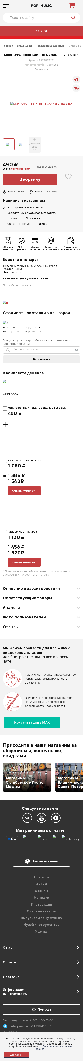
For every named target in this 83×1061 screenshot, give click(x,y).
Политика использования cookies (54, 1047)
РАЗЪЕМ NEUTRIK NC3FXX (24, 460)
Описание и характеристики (31, 588)
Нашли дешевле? (46, 166)
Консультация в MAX (32, 722)
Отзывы (11, 626)
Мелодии (41, 897)
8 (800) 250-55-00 (41, 1020)
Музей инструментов (41, 925)
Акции (41, 884)
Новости (41, 877)
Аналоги (11, 607)
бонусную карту (20, 168)
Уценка (41, 931)
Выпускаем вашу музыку (41, 918)
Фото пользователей (24, 617)
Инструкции (41, 904)
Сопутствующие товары (27, 598)
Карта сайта (10, 1031)
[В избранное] (68, 179)
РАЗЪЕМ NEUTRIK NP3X (22, 532)
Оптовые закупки (41, 911)
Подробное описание (17, 285)
